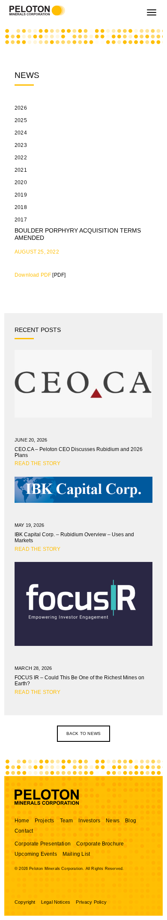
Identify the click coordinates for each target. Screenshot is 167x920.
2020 (21, 182)
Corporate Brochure (100, 844)
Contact (24, 831)
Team (66, 821)
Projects (44, 821)
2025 (21, 120)
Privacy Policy (91, 902)
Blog (130, 821)
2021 (21, 170)
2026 (21, 108)
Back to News (83, 733)
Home (22, 821)
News (112, 821)
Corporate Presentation (43, 844)
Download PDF (33, 275)
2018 (21, 207)
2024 (21, 133)
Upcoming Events (36, 854)
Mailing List (76, 854)
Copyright (25, 902)
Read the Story (38, 463)
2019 (21, 195)
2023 (21, 145)
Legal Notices (55, 902)
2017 (21, 220)
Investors (89, 821)
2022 (21, 158)
